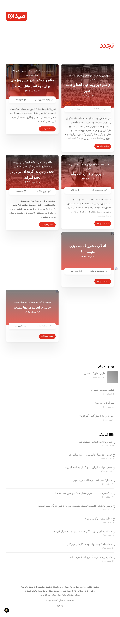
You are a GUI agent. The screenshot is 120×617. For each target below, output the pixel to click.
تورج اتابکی (42, 191)
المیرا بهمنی (98, 109)
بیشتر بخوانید (47, 129)
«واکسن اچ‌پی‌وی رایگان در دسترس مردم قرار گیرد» (83, 531)
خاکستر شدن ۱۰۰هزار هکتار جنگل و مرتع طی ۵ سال (83, 493)
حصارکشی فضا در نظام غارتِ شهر (92, 480)
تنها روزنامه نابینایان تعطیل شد (95, 441)
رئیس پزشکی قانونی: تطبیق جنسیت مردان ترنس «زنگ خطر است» (75, 505)
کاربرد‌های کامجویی (94, 373)
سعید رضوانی (97, 190)
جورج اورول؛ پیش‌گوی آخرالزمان (96, 415)
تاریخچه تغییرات (54, 600)
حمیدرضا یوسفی (97, 271)
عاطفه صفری (42, 326)
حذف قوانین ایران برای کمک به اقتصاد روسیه (87, 467)
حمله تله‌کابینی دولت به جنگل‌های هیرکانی (89, 544)
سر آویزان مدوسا (104, 402)
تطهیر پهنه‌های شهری (102, 389)
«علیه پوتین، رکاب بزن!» (98, 518)
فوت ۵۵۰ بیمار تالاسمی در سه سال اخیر (90, 454)
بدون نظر (19, 99)
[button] (112, 16)
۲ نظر (74, 109)
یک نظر (74, 190)
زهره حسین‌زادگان (42, 99)
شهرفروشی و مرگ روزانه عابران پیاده (91, 557)
